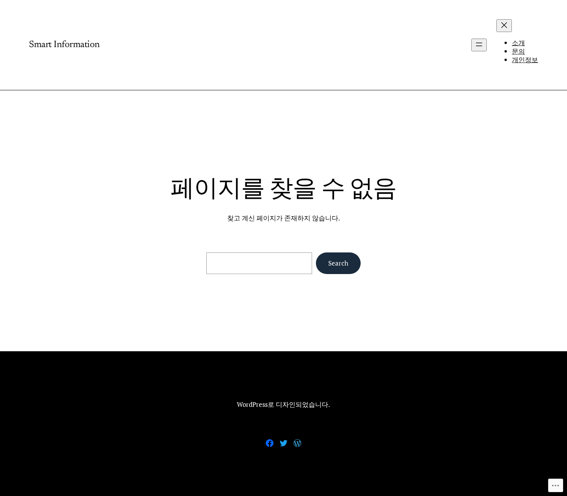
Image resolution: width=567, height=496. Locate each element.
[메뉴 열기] (479, 45)
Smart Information (64, 44)
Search (338, 263)
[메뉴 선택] (504, 25)
